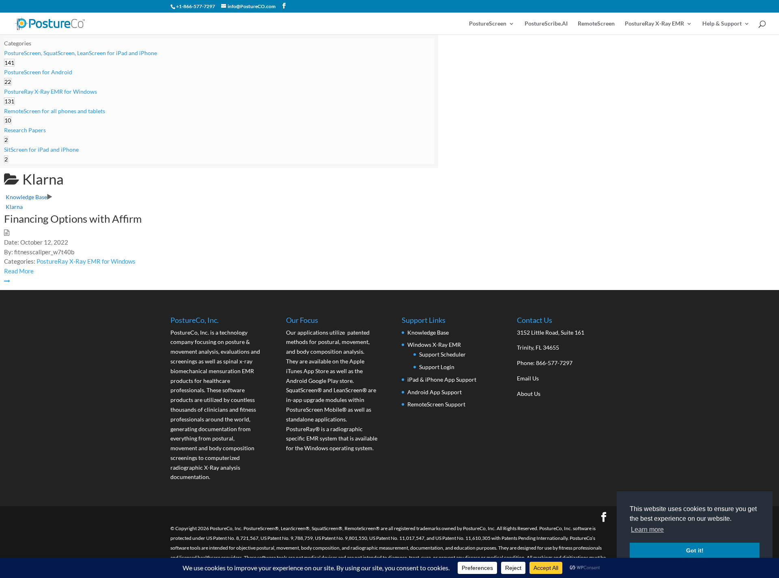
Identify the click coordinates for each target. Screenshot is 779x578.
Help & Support (722, 24)
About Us (528, 393)
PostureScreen (487, 24)
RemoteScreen (596, 24)
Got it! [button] (695, 550)
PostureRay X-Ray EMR (654, 24)
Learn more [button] (647, 529)
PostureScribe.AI (546, 24)
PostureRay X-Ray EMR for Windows (86, 261)
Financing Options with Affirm (73, 218)
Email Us (528, 378)
